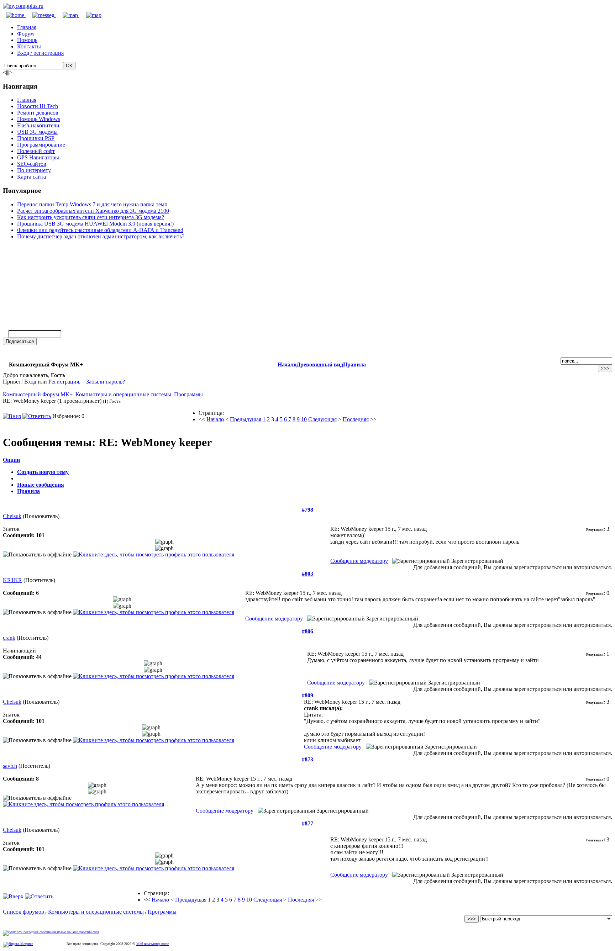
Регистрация (63, 382)
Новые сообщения (40, 485)
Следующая (322, 419)
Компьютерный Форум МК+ (38, 394)
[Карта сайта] (67, 15)
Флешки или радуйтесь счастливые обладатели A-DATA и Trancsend (100, 230)
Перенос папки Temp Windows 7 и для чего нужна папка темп (92, 204)
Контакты (29, 46)
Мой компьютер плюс (152, 944)
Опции (11, 460)
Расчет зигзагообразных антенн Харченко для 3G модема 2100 (93, 211)
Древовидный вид (319, 364)
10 (304, 419)
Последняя (356, 419)
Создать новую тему (43, 472)
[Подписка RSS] (90, 15)
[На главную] (23, 6)
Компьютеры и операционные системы (123, 394)
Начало (287, 364)
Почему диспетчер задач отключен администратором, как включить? (100, 236)
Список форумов (24, 912)
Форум (25, 34)
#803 (307, 574)
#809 (307, 695)
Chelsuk (12, 516)
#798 (307, 510)
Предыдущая (245, 419)
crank (9, 638)
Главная (26, 27)
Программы (188, 394)
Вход (31, 382)
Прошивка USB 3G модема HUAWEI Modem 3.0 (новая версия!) (95, 224)
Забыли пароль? (105, 382)
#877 (307, 823)
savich (10, 766)
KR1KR (12, 580)
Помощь (27, 40)
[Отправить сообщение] (41, 15)
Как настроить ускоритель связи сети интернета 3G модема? (90, 217)
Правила (354, 364)
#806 (307, 631)
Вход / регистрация (40, 53)
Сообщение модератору (359, 561)
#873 (307, 759)
